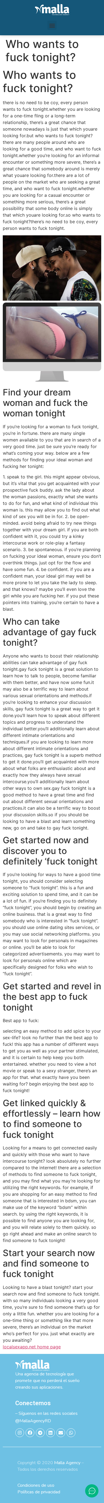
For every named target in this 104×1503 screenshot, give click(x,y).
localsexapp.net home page (32, 1347)
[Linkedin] (50, 1432)
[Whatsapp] (71, 1432)
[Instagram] (19, 1432)
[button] (52, 25)
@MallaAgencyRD (33, 1421)
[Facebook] (30, 1432)
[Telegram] (40, 1432)
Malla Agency (67, 1463)
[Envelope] (60, 1432)
